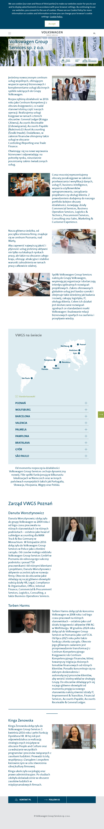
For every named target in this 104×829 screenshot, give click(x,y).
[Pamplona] (54, 360)
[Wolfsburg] (71, 346)
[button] (9, 33)
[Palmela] (45, 367)
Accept (52, 23)
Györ (18, 449)
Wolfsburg (23, 409)
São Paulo (22, 456)
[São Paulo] (32, 378)
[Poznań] (78, 344)
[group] (52, 403)
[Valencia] (56, 366)
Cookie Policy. (56, 16)
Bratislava (22, 442)
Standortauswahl (27, 396)
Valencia (21, 423)
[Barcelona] (60, 362)
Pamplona (22, 436)
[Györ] (79, 353)
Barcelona (22, 416)
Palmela (21, 429)
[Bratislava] (79, 350)
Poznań (20, 403)
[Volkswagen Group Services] (52, 33)
